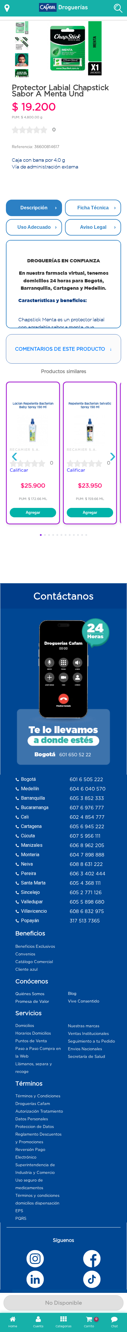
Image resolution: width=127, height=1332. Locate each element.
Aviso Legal (93, 227)
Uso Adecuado (34, 227)
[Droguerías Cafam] (63, 8)
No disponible (63, 1303)
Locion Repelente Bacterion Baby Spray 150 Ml (33, 405)
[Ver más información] (6, 8)
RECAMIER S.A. (25, 449)
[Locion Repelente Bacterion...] (33, 445)
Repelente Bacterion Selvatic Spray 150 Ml (90, 405)
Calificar (19, 470)
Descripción (34, 207)
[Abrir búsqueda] (118, 8)
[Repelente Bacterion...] (90, 445)
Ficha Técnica (93, 207)
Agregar (33, 512)
